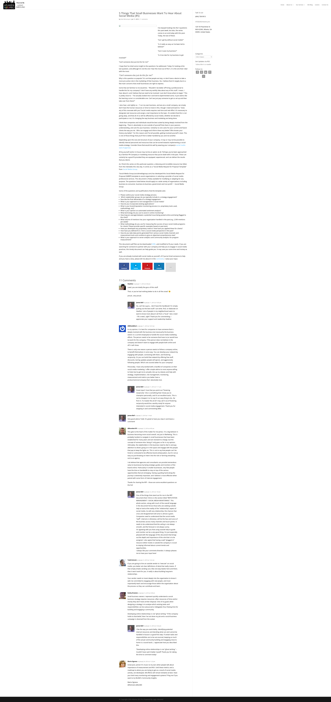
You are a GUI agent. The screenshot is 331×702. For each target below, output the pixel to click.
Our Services (299, 5)
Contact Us (325, 5)
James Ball (139, 302)
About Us (289, 5)
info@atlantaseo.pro (202, 22)
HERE (154, 244)
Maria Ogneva (132, 661)
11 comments (144, 19)
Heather (130, 284)
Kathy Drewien (133, 593)
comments (160, 259)
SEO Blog (310, 5)
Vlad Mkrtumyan (125, 19)
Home (282, 5)
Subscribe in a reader (203, 64)
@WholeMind (132, 326)
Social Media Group (130, 169)
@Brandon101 (132, 428)
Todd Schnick (132, 560)
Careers (317, 5)
